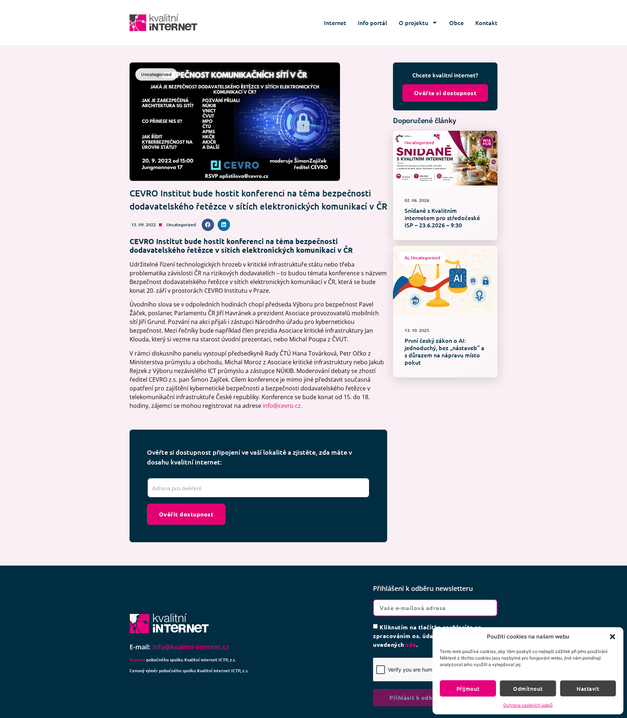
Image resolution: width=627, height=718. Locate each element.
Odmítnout (527, 688)
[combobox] (258, 488)
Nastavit (588, 688)
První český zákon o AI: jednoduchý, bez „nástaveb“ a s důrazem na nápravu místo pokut (444, 351)
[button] (612, 636)
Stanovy (137, 660)
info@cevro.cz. (282, 406)
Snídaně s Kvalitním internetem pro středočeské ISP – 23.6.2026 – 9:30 (442, 217)
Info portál (372, 23)
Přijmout (468, 688)
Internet (335, 23)
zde (411, 644)
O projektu (413, 23)
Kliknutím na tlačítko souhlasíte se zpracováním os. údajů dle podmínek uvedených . (427, 635)
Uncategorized (181, 225)
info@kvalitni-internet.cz (190, 646)
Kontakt (486, 23)
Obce (456, 23)
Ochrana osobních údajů (528, 705)
